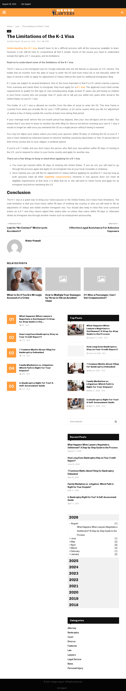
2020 (73, 592)
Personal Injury (75, 668)
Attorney (72, 628)
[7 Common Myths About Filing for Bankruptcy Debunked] (76, 368)
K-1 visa (81, 87)
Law (9, 31)
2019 (73, 598)
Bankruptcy (73, 632)
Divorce (71, 641)
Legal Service (74, 659)
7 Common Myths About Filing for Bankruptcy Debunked (37, 351)
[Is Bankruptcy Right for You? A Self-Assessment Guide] (76, 403)
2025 (73, 561)
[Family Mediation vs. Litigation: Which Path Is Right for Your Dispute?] (76, 385)
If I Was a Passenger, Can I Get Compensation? (100, 296)
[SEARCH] (115, 422)
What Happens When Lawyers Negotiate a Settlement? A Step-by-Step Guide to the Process (102, 329)
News (70, 664)
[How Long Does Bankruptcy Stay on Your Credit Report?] (76, 350)
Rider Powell (14, 41)
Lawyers (72, 655)
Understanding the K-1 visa (22, 48)
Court (70, 637)
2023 (73, 573)
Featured (72, 646)
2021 (73, 586)
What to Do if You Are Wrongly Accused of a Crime (24, 296)
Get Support (26, 4)
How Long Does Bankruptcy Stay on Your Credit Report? (38, 335)
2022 (73, 579)
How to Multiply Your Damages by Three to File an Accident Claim (63, 298)
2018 (73, 605)
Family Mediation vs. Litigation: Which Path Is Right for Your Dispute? (36, 368)
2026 (73, 517)
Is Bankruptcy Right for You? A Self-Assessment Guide (36, 384)
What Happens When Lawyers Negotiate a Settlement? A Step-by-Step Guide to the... (37, 319)
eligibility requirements (57, 176)
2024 (73, 567)
